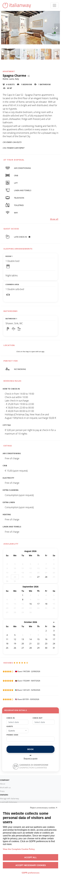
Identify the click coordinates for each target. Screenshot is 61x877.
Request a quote (30, 758)
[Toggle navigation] (54, 5)
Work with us (5, 787)
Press (2, 791)
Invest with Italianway (8, 802)
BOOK (30, 749)
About (2, 783)
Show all (54, 219)
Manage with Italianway (9, 798)
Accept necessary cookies (30, 865)
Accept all (30, 857)
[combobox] (17, 730)
